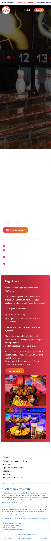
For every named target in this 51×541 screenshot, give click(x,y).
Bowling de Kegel (25, 2)
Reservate (7, 464)
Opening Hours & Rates (13, 467)
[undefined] (48, 10)
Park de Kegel (8, 2)
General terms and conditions (15, 461)
